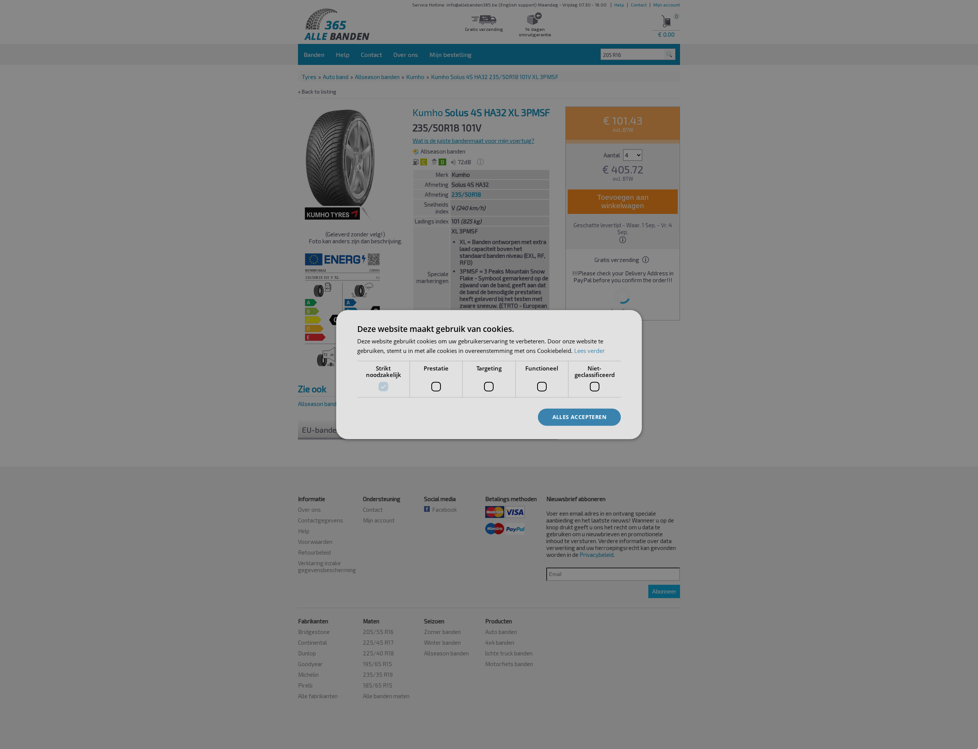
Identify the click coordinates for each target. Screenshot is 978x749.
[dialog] (489, 374)
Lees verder (589, 350)
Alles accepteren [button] (579, 417)
